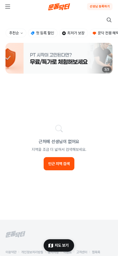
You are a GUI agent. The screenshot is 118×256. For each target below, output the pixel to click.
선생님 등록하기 (100, 6)
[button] (59, 58)
